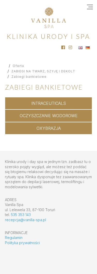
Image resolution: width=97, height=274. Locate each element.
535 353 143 (21, 214)
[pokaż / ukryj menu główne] (89, 7)
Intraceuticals (48, 103)
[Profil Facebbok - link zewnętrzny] (63, 47)
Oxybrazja (48, 128)
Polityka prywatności (22, 243)
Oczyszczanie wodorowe (49, 115)
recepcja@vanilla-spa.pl (25, 220)
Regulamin (14, 237)
